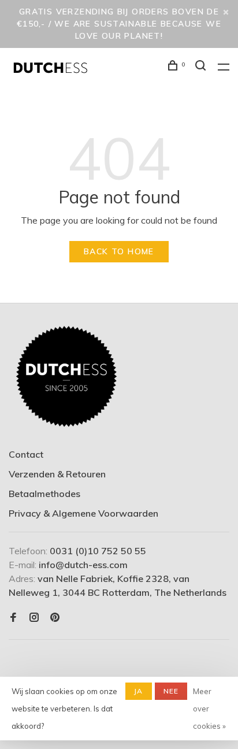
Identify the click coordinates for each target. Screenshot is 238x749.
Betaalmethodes (44, 493)
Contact (26, 454)
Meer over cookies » (209, 709)
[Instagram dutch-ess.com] (34, 618)
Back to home (119, 251)
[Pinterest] (55, 618)
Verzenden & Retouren (57, 474)
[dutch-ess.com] (66, 377)
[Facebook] (13, 618)
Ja (138, 691)
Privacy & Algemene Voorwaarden (83, 513)
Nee (171, 691)
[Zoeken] (202, 67)
